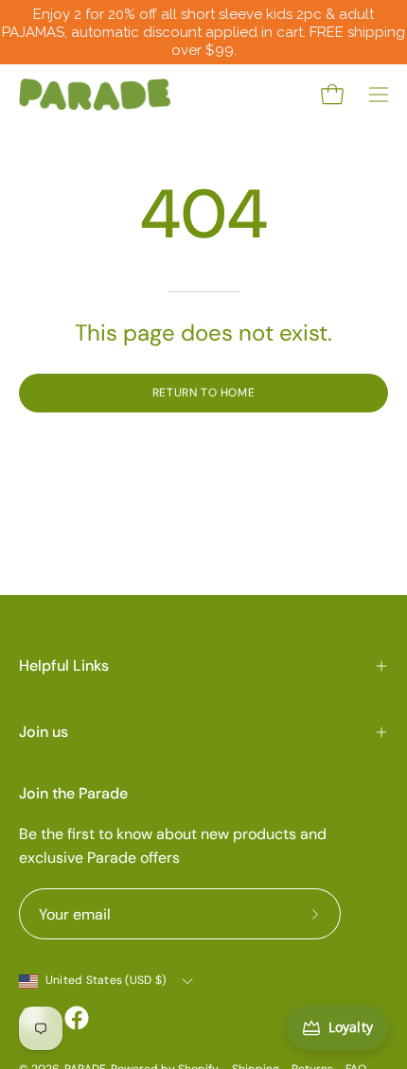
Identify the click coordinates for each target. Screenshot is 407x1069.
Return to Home (203, 392)
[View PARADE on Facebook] (76, 1018)
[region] (203, 32)
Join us (43, 732)
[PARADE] (94, 95)
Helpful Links (64, 665)
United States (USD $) (105, 980)
